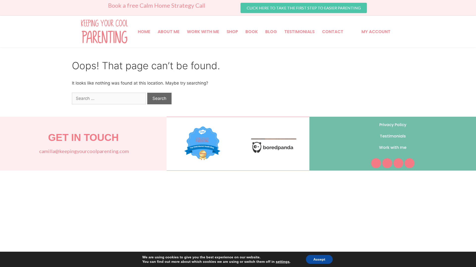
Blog (271, 32)
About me (168, 32)
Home (144, 32)
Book (251, 32)
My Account (375, 32)
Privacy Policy (392, 125)
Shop (232, 32)
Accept (319, 259)
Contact (332, 32)
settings (283, 262)
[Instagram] (387, 163)
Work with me (203, 32)
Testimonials (299, 32)
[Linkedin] (410, 163)
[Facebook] (376, 163)
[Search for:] (109, 98)
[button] (303, 8)
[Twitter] (398, 163)
